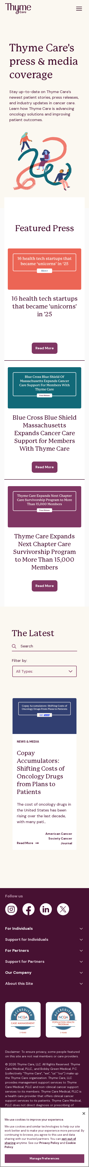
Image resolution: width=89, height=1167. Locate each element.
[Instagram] (11, 909)
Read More (44, 348)
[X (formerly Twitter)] (63, 909)
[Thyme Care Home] (18, 8)
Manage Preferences (44, 1158)
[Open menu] (79, 8)
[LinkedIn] (46, 909)
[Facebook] (28, 909)
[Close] (84, 1113)
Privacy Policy (49, 1143)
